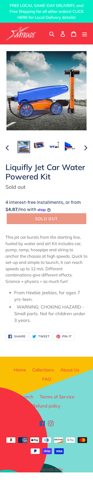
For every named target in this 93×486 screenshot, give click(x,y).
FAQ (46, 379)
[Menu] (84, 33)
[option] (23, 147)
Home (20, 370)
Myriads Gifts (51, 469)
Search (26, 397)
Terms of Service (57, 397)
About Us (69, 370)
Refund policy (46, 406)
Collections (43, 370)
